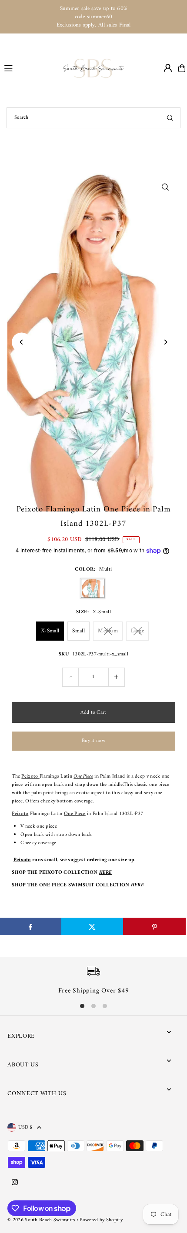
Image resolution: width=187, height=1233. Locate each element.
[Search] (170, 117)
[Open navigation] (30, 67)
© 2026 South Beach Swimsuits (41, 1220)
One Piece (83, 776)
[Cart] (181, 68)
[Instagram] (15, 1183)
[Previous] (21, 342)
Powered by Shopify (101, 1220)
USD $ (25, 1127)
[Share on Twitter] (92, 926)
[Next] (165, 342)
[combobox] (93, 117)
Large (137, 631)
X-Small (50, 631)
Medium (108, 631)
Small (78, 631)
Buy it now (93, 740)
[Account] (168, 68)
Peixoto (30, 776)
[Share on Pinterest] (154, 926)
